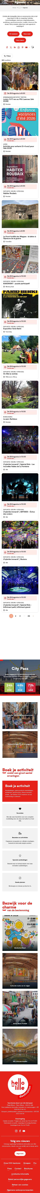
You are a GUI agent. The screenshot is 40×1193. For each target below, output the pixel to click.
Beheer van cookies (20, 1184)
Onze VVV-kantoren (12, 1163)
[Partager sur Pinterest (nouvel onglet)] (22, 47)
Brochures (28, 1168)
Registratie (20, 1153)
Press (9, 1168)
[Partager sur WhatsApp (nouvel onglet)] (19, 47)
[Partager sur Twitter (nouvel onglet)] (11, 47)
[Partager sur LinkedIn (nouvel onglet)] (15, 47)
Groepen (27, 1163)
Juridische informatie (20, 1174)
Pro (34, 1163)
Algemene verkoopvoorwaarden (20, 1190)
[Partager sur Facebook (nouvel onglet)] (7, 47)
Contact (18, 1168)
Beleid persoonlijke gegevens (20, 1179)
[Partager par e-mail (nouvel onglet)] (26, 47)
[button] (32, 47)
